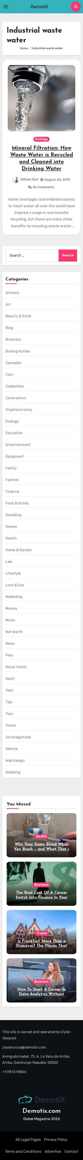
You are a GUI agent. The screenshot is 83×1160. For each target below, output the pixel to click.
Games (11, 527)
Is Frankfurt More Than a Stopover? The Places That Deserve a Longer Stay (41, 946)
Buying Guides (18, 351)
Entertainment (18, 445)
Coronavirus (16, 398)
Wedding (13, 772)
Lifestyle (13, 573)
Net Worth (14, 632)
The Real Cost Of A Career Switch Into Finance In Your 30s (42, 897)
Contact (71, 1151)
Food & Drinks (17, 503)
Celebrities (15, 386)
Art (8, 304)
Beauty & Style (18, 316)
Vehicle (12, 749)
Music (10, 620)
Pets (9, 655)
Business (13, 339)
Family (11, 468)
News (10, 643)
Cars (9, 374)
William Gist (29, 179)
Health (11, 538)
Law (9, 562)
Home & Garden (19, 550)
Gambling (14, 515)
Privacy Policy (56, 1139)
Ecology (41, 139)
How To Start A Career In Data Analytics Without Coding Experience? (41, 994)
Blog (9, 328)
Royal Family (16, 667)
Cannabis (13, 363)
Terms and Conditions (23, 1151)
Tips (9, 702)
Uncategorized (18, 737)
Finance (12, 491)
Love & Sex (15, 585)
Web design (15, 760)
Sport (10, 679)
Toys (9, 714)
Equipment (15, 456)
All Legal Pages (28, 1139)
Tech (10, 690)
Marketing (14, 597)
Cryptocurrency (19, 410)
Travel (11, 725)
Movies (11, 608)
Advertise (53, 1151)
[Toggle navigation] (5, 6)
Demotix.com (41, 1111)
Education (14, 433)
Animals (12, 293)
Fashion (12, 480)
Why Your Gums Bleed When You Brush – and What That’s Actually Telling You (41, 849)
